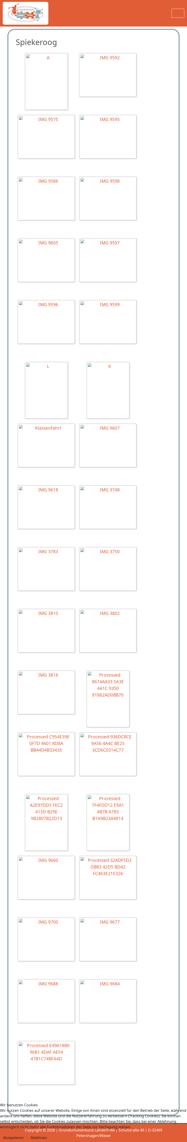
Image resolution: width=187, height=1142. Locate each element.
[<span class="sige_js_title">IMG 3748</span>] (109, 508)
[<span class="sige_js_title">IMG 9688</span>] (47, 1002)
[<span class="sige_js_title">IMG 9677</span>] (109, 940)
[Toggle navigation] (177, 13)
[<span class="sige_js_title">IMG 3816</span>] (47, 693)
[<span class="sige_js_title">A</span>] (47, 82)
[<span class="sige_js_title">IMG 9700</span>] (47, 940)
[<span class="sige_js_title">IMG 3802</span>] (109, 631)
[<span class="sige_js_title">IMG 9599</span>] (109, 322)
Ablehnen (39, 1137)
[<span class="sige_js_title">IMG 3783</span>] (47, 569)
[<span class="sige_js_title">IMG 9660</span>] (47, 878)
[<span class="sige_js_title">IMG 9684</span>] (109, 1002)
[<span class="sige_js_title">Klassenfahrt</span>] (47, 446)
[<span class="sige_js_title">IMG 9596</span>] (47, 322)
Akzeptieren (13, 1137)
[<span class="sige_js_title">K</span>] (109, 391)
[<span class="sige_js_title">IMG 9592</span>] (109, 75)
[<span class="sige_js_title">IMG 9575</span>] (47, 137)
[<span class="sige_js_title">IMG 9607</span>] (109, 446)
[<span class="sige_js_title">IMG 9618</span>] (47, 508)
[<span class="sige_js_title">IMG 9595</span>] (109, 137)
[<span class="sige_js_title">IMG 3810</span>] (47, 631)
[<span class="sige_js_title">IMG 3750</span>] (109, 569)
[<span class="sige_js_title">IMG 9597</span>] (109, 261)
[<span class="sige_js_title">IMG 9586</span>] (47, 199)
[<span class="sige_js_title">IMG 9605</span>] (47, 261)
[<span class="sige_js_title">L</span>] (47, 391)
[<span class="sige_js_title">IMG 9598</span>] (109, 199)
